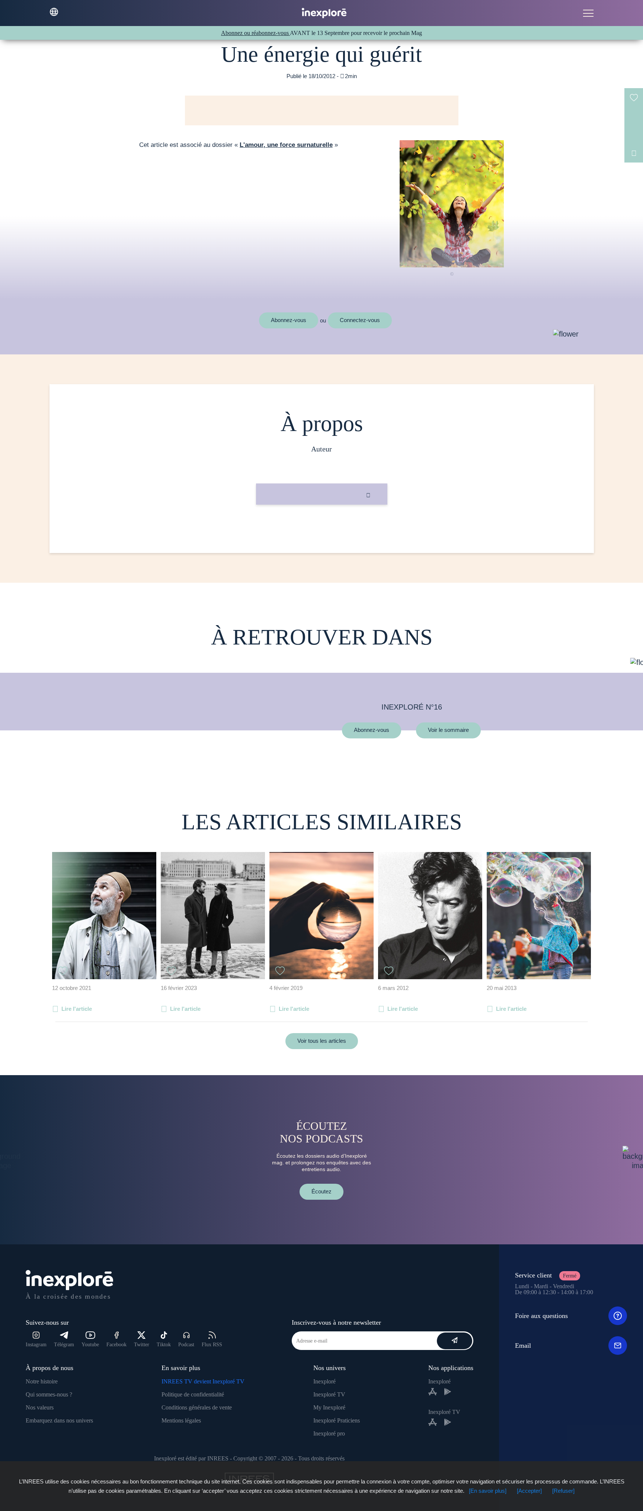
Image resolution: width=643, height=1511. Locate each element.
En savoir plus (321, 530)
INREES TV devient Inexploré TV (202, 1381)
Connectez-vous (360, 320)
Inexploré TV (329, 1394)
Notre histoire (42, 1381)
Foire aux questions (541, 1315)
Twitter (141, 1344)
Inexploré (324, 1381)
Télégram (64, 1344)
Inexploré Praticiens (336, 1420)
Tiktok (164, 1344)
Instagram (36, 1344)
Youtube (90, 1344)
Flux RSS (212, 1344)
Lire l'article (76, 1009)
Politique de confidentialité (192, 1394)
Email (523, 1345)
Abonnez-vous (288, 320)
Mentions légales (181, 1420)
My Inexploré (329, 1407)
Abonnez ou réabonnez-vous (255, 33)
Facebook (116, 1344)
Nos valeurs (40, 1407)
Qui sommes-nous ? (49, 1394)
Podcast (186, 1344)
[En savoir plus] (487, 1491)
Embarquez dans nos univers (59, 1420)
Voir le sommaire (448, 730)
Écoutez (321, 1191)
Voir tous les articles (321, 1041)
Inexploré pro (329, 1433)
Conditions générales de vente (196, 1407)
